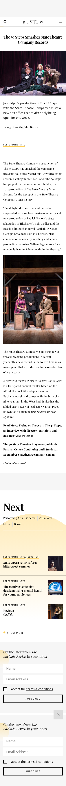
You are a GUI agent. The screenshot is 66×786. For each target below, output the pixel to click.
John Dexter (31, 127)
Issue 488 (33, 557)
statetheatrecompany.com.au (36, 454)
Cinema (31, 518)
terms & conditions (39, 689)
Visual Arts (45, 518)
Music (7, 524)
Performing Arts (14, 144)
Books (17, 524)
